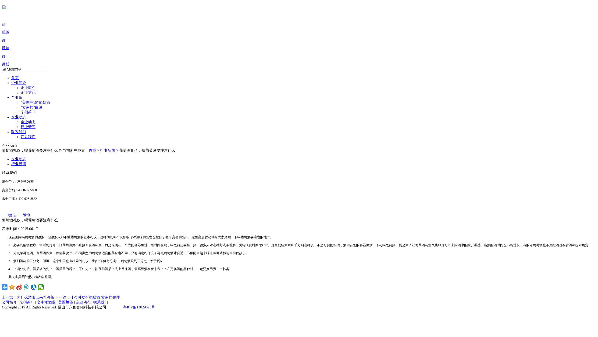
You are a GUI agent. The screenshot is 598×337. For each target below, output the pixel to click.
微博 (5, 64)
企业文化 (28, 93)
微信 (5, 48)
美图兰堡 (65, 302)
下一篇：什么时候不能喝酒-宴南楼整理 (87, 297)
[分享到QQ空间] (12, 287)
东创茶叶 (28, 112)
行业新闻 (28, 127)
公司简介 (9, 302)
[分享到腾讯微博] (26, 287)
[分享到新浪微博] (19, 287)
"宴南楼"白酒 (32, 107)
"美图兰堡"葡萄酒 (35, 102)
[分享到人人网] (34, 287)
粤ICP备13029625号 (139, 307)
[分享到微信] (41, 287)
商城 (5, 32)
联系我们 (18, 132)
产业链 (16, 97)
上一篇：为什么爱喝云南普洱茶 (28, 297)
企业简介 (18, 83)
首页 (15, 78)
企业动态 (18, 117)
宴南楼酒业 (46, 302)
